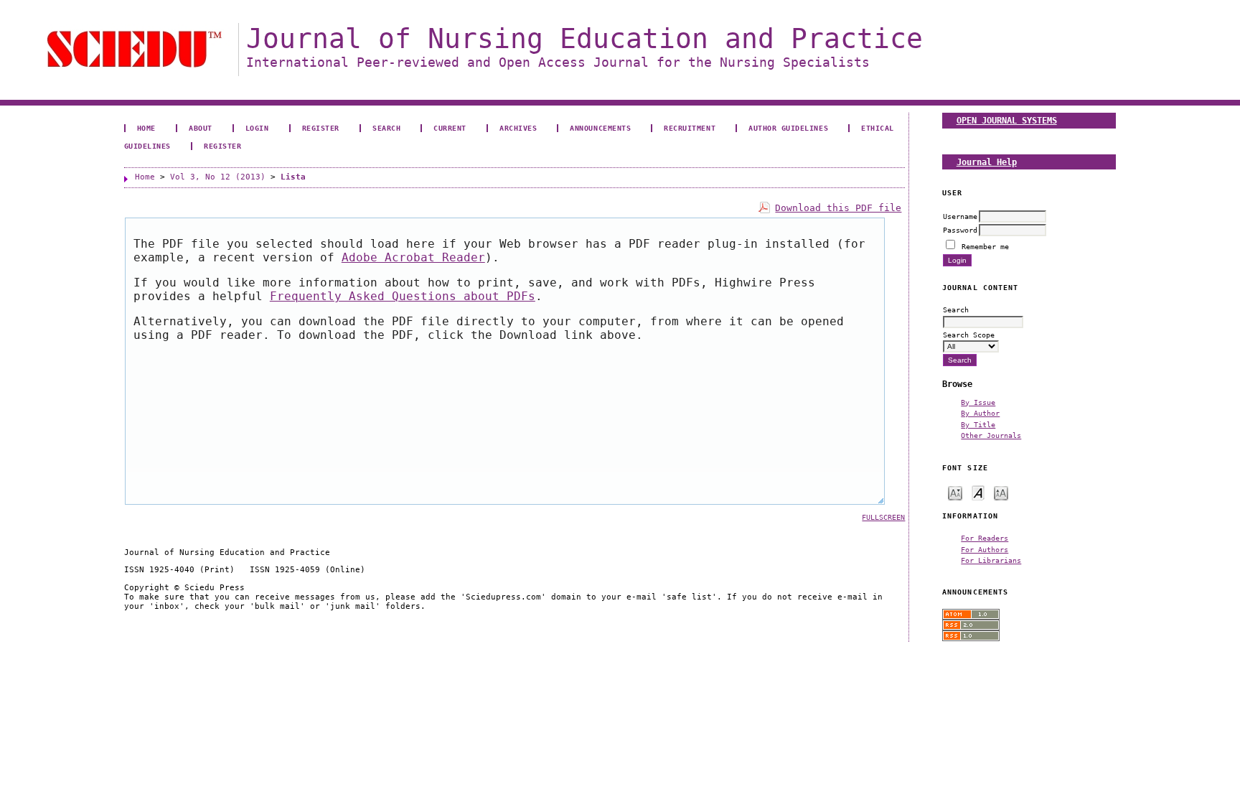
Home (146, 127)
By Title (978, 424)
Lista (293, 177)
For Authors (984, 549)
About (200, 127)
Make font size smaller (955, 492)
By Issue (978, 402)
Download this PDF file (838, 207)
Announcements (600, 127)
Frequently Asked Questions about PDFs (402, 296)
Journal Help (987, 162)
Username (960, 216)
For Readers (984, 537)
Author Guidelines (788, 127)
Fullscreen (883, 517)
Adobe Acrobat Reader (413, 257)
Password (960, 229)
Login (257, 127)
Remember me (985, 246)
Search (386, 127)
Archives (518, 127)
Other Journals (991, 435)
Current (449, 127)
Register (320, 127)
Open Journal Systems (1007, 120)
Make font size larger (1001, 492)
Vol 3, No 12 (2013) (218, 177)
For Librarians (991, 560)
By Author (980, 413)
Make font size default (978, 492)
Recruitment (689, 127)
